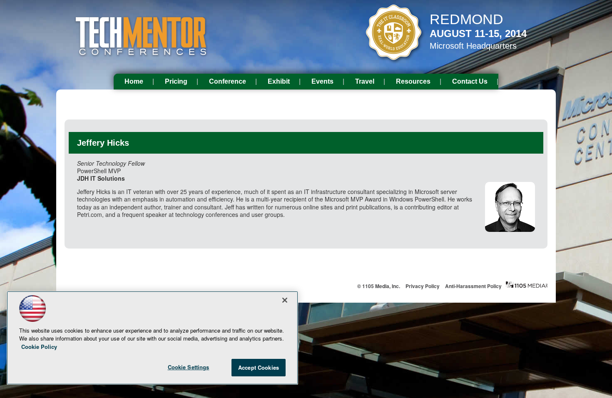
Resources (413, 81)
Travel (364, 81)
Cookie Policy (39, 347)
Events (322, 81)
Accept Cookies (258, 367)
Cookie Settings (188, 367)
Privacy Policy (423, 286)
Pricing (176, 81)
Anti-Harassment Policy (473, 286)
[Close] (285, 300)
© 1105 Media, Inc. (378, 286)
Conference (227, 81)
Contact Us (470, 81)
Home (133, 81)
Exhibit (279, 81)
